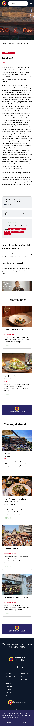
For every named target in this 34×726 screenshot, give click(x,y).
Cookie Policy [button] (18, 718)
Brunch (7, 231)
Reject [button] (9, 722)
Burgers (13, 231)
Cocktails (21, 231)
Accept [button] (25, 722)
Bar (10, 229)
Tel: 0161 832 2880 (17, 707)
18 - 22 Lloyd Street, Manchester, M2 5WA (17, 709)
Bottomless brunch (19, 229)
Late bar (7, 234)
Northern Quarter (9, 52)
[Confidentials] (17, 702)
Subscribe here (23, 256)
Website (8, 204)
